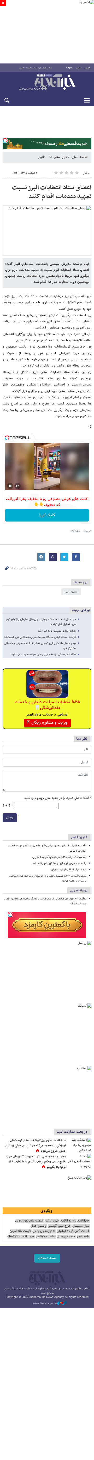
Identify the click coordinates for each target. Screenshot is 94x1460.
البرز (41, 157)
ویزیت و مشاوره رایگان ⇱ (47, 722)
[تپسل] (5, 140)
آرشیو (21, 67)
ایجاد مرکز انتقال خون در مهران (68, 869)
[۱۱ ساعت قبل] (79, 1146)
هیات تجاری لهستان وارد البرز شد (57, 631)
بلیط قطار (83, 1236)
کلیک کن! (47, 515)
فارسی (87, 67)
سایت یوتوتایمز (45, 1236)
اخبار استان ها (58, 157)
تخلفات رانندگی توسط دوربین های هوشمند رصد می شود (43, 654)
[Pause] (10, 486)
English (69, 67)
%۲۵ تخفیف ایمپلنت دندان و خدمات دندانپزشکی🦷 (47, 705)
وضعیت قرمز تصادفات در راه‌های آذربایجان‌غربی (59, 857)
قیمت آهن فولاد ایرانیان (73, 1231)
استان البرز (71, 591)
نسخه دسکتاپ (47, 1258)
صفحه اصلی (79, 157)
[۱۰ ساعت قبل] (79, 1162)
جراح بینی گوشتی (59, 1226)
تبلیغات (29, 67)
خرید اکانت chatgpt (20, 1236)
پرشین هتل (38, 1226)
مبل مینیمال (80, 1226)
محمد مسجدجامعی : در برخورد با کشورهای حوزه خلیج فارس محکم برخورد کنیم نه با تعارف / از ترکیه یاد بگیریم (36, 1162)
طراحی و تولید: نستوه (45, 1303)
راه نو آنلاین (68, 1220)
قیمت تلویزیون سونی (29, 1220)
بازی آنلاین (52, 1220)
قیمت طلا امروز (20, 1231)
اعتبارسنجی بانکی (43, 1231)
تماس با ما (47, 67)
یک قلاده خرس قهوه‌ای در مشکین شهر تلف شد (59, 863)
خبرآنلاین (47, 82)
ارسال (10, 817)
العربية (78, 67)
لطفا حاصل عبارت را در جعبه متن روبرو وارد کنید (57, 798)
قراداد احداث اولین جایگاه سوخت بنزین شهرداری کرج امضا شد (40, 637)
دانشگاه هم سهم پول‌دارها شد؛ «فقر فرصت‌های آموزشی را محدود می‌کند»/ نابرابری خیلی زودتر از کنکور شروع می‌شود (35, 1146)
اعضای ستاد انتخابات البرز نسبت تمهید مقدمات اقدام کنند (51, 192)
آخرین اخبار (79, 837)
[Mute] (17, 486)
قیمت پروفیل (66, 1236)
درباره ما (37, 67)
